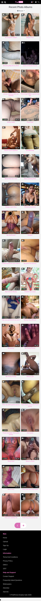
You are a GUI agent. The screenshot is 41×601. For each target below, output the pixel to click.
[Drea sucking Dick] (30, 165)
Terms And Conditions (10, 557)
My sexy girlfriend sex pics (11, 320)
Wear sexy (11, 489)
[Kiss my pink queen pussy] (11, 391)
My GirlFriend (11, 235)
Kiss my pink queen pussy (11, 404)
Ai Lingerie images (11, 37)
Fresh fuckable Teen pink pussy (11, 433)
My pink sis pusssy (30, 263)
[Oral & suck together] (11, 137)
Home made (11, 122)
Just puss (30, 433)
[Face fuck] (30, 109)
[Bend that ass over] (11, 165)
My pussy (11, 348)
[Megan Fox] (30, 24)
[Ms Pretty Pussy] (30, 335)
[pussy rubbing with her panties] (11, 81)
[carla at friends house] (30, 52)
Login (5, 549)
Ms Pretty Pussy (30, 348)
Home (5, 538)
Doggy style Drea (11, 207)
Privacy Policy (8, 561)
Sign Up (5, 545)
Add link (5, 592)
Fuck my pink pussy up (30, 517)
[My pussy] (11, 335)
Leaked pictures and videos (11, 263)
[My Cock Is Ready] (11, 279)
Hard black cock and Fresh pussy (30, 405)
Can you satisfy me (11, 517)
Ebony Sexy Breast (30, 320)
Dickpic (30, 235)
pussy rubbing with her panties (11, 94)
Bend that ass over (11, 178)
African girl (30, 376)
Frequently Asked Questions (12, 580)
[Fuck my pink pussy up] (30, 504)
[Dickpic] (30, 222)
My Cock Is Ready (11, 291)
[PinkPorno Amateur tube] (20, 2)
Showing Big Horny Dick (11, 65)
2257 (4, 568)
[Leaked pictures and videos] (11, 250)
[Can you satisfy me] (11, 504)
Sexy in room (30, 461)
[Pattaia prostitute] (30, 194)
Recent (20, 11)
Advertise (6, 588)
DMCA (5, 565)
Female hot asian (30, 291)
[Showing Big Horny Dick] (11, 52)
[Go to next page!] (23, 525)
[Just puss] (30, 420)
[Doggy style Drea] (11, 194)
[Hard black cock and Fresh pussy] (30, 391)
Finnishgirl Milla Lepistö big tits (30, 94)
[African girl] (30, 363)
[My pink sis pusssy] (30, 250)
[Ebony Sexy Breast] (30, 307)
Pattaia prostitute (30, 207)
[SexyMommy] (30, 137)
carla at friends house (30, 65)
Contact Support (8, 576)
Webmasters (7, 584)
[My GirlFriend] (11, 222)
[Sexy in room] (30, 448)
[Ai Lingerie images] (11, 24)
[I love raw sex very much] (30, 476)
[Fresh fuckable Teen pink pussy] (11, 420)
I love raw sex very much (30, 489)
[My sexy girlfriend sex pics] (11, 307)
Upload (5, 541)
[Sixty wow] (11, 448)
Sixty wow (11, 461)
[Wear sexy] (11, 476)
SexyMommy (30, 150)
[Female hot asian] (30, 279)
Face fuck (30, 122)
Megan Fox (30, 37)
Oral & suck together (11, 150)
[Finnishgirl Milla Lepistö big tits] (30, 81)
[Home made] (11, 109)
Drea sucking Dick (30, 178)
